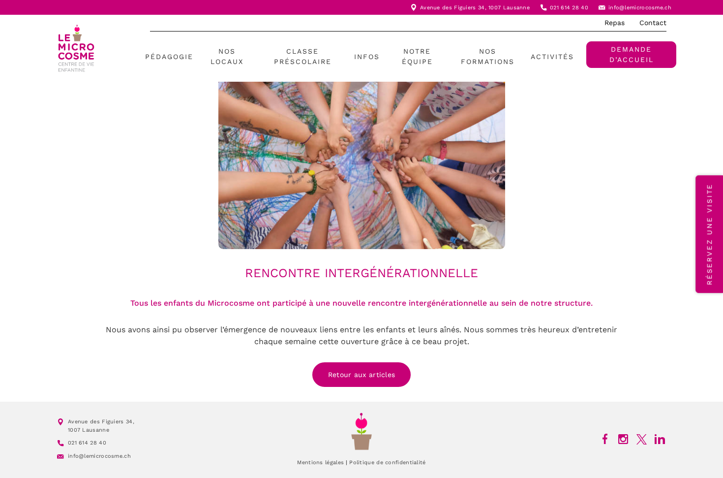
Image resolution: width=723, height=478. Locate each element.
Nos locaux (227, 56)
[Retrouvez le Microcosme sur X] (641, 439)
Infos (367, 57)
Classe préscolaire (302, 56)
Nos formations (487, 56)
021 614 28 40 (569, 7)
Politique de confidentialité (387, 462)
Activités (552, 57)
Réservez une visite (709, 234)
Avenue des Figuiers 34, (454, 7)
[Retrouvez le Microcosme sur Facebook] (605, 439)
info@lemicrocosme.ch (639, 7)
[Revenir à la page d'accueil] (361, 431)
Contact (652, 23)
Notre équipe (417, 56)
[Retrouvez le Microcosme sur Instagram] (623, 439)
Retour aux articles (361, 375)
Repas (614, 23)
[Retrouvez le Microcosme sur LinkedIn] (659, 439)
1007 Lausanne (509, 7)
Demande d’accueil (631, 54)
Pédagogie (169, 57)
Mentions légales (320, 462)
